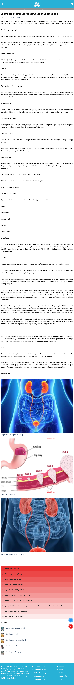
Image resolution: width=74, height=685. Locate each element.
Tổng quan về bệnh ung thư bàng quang (12, 435)
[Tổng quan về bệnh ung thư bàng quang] (37, 406)
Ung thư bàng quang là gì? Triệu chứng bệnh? (13, 554)
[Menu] (2, 4)
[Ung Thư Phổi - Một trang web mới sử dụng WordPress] (37, 4)
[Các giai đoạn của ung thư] (37, 465)
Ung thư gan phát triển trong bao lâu (16, 640)
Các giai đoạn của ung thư (8, 494)
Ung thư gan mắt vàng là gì (13, 652)
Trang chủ (3, 9)
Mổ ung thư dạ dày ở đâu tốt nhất (15, 628)
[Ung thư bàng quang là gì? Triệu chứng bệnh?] (37, 525)
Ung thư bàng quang (12, 9)
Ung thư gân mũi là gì (12, 646)
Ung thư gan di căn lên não (13, 634)
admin (18, 17)
